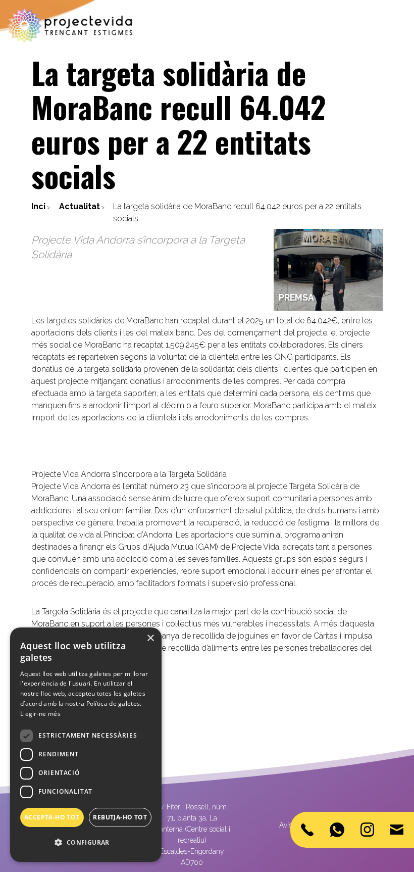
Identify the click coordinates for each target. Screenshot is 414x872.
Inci (38, 206)
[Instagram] (367, 829)
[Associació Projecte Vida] (70, 25)
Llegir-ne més (40, 713)
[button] (85, 843)
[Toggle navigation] (400, 26)
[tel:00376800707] (307, 829)
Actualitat (79, 206)
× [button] (150, 638)
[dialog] (86, 744)
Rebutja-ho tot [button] (120, 817)
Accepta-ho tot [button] (52, 817)
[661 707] (337, 829)
